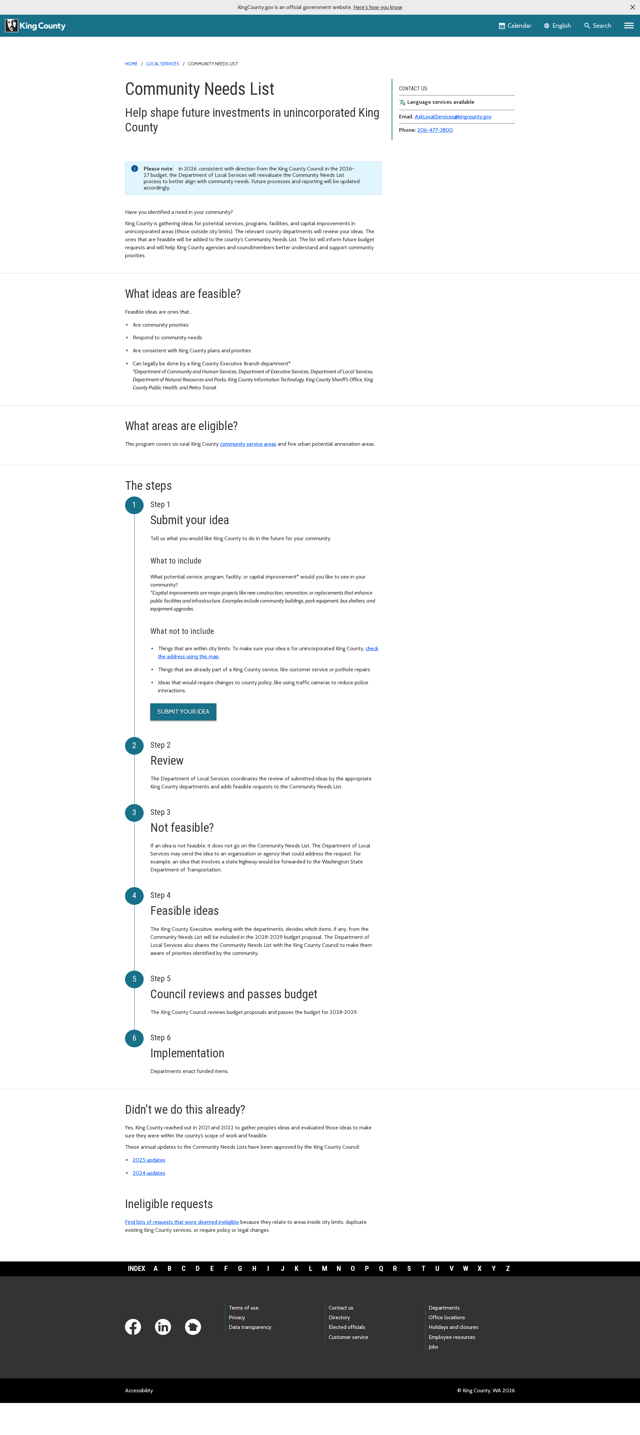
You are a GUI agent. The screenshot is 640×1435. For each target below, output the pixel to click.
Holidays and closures (453, 1327)
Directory (339, 1317)
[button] (632, 7)
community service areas (248, 444)
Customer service (348, 1337)
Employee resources (452, 1337)
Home (131, 63)
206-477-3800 (435, 130)
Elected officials (347, 1327)
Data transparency (250, 1327)
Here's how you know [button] (377, 7)
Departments (444, 1308)
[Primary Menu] (629, 26)
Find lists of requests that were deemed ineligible (182, 1222)
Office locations (447, 1317)
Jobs (433, 1347)
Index (136, 1269)
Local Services (162, 63)
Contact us (341, 1308)
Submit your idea (183, 711)
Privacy (237, 1317)
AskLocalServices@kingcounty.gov (453, 116)
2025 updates (149, 1160)
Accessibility (139, 1390)
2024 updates (149, 1173)
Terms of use (244, 1308)
